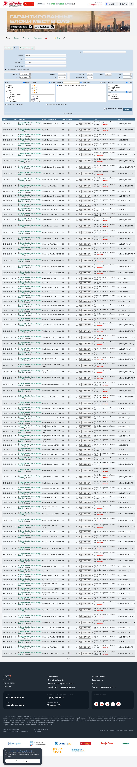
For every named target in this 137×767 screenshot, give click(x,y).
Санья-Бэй (12, 100)
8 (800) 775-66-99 (55, 697)
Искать (128, 109)
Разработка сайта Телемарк (41, 730)
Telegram (51, 705)
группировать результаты (114, 108)
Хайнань (10, 92)
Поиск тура (9, 48)
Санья (11, 98)
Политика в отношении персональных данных (116, 730)
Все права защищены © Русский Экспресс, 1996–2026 (15, 730)
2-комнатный (114, 98)
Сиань (9, 91)
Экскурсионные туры (27, 48)
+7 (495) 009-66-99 (95, 5)
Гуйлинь (10, 87)
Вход (58, 38)
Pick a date (30, 74)
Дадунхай (12, 96)
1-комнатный (114, 95)
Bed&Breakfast (115, 87)
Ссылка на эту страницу (64, 38)
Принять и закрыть (23, 761)
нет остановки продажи (15, 104)
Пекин (9, 89)
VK (59, 705)
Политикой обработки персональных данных (65, 721)
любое (130, 82)
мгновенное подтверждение (57, 104)
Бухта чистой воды (15, 94)
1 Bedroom (113, 96)
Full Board (113, 89)
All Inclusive (114, 85)
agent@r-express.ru (15, 705)
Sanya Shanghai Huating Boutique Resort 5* (72, 85)
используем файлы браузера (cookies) (20, 751)
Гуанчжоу (10, 85)
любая (53, 82)
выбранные (86, 82)
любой (27, 82)
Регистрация (38, 38)
